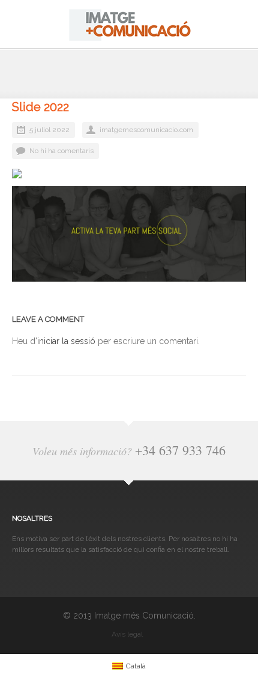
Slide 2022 (40, 107)
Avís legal (127, 634)
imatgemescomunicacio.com (146, 130)
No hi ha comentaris (61, 151)
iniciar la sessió (66, 341)
